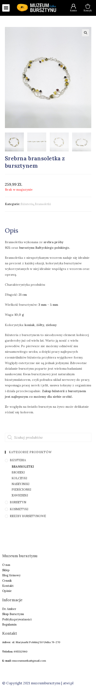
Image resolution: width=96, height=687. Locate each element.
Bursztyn (18, 502)
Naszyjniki (20, 484)
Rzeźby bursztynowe (28, 516)
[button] (6, 8)
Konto (73, 10)
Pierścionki (21, 489)
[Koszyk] (87, 6)
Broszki (18, 472)
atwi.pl (68, 683)
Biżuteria (27, 204)
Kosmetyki (19, 509)
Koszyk (87, 10)
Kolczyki (19, 478)
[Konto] (73, 6)
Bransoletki (43, 204)
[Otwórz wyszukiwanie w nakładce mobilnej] (48, 437)
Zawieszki (20, 495)
